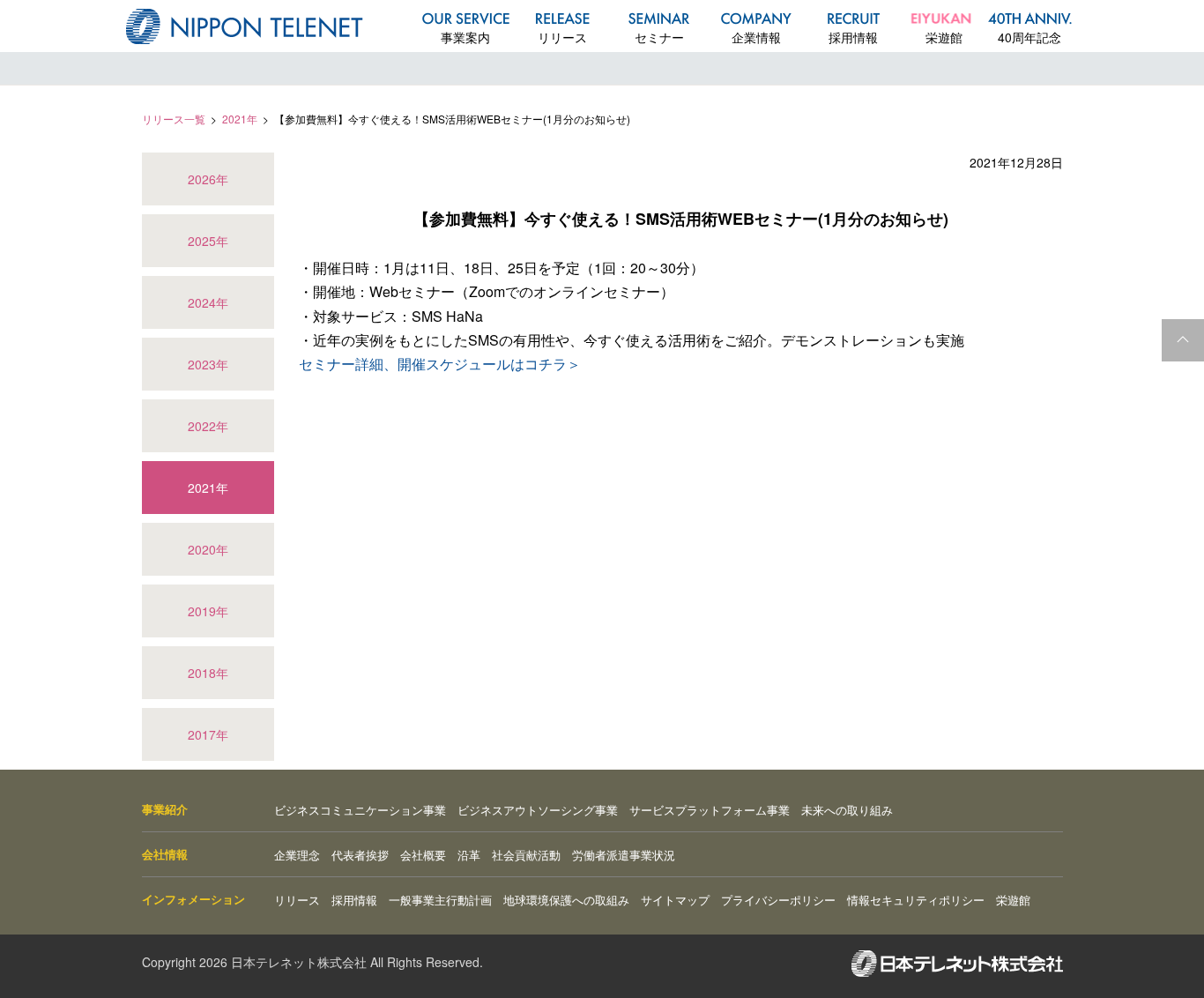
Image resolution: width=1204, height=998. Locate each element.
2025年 (208, 241)
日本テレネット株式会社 (244, 26)
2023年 (208, 364)
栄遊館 (943, 37)
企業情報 (756, 37)
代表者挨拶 (360, 854)
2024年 (208, 302)
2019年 (208, 611)
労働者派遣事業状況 (623, 854)
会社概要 (423, 854)
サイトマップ (675, 899)
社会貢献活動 (526, 854)
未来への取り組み (847, 809)
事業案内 (465, 37)
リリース (562, 37)
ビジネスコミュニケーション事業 (360, 809)
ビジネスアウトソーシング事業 (537, 809)
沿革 (468, 854)
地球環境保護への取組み (566, 899)
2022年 (208, 426)
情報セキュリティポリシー (916, 899)
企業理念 (297, 854)
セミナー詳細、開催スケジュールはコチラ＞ (440, 364)
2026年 (208, 179)
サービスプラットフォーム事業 (709, 809)
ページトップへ (1183, 340)
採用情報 (853, 37)
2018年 (208, 672)
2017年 (208, 734)
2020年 (208, 549)
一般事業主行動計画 (440, 899)
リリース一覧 (173, 118)
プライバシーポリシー (778, 899)
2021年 (239, 118)
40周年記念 (1029, 37)
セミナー (659, 37)
